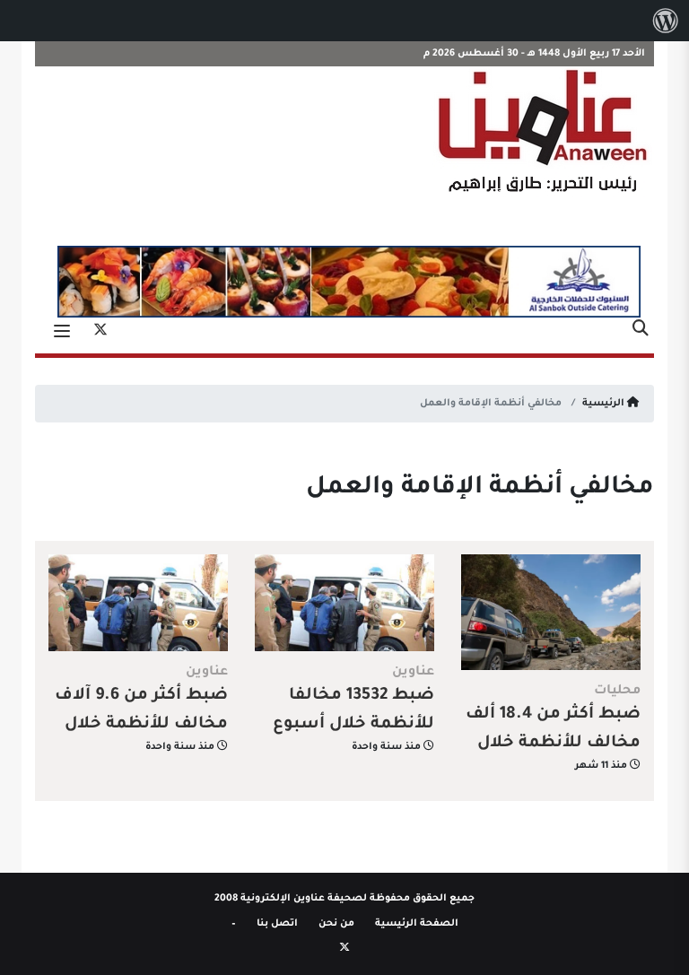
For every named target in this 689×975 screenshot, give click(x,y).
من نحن (336, 923)
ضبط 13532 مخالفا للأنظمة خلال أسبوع (353, 710)
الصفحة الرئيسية (416, 923)
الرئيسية (604, 403)
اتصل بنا (277, 923)
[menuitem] (665, 20)
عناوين (413, 673)
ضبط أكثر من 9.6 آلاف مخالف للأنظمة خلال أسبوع (141, 724)
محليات (617, 691)
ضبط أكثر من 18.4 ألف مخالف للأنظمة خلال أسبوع (553, 743)
